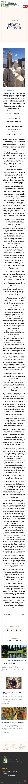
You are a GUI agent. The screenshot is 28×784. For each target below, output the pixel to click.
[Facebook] (24, 6)
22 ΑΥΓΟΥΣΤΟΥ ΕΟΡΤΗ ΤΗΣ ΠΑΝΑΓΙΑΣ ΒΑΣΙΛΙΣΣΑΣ (12, 693)
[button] (25, 2)
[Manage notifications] (25, 781)
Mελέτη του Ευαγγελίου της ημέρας (13, 723)
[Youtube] (26, 6)
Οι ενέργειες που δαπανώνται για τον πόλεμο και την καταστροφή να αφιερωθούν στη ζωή (13, 662)
